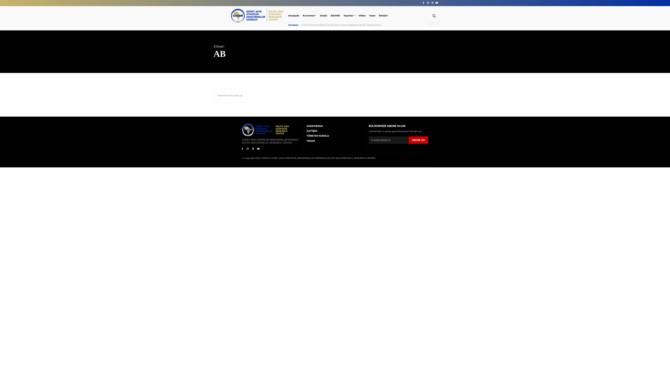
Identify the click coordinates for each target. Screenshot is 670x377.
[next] (437, 25)
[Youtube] (437, 3)
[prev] (431, 25)
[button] (434, 16)
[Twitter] (432, 3)
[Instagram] (428, 3)
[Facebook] (423, 3)
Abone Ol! (418, 140)
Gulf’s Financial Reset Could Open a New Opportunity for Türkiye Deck (341, 25)
